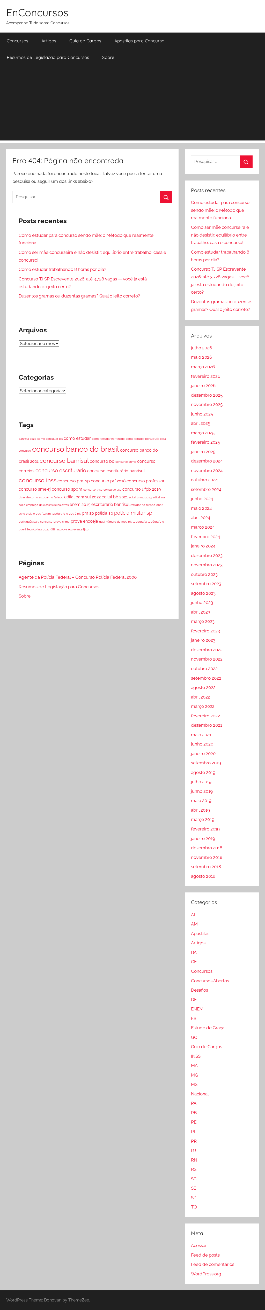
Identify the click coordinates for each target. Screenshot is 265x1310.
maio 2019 (201, 800)
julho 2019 (201, 781)
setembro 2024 (206, 489)
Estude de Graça (207, 1027)
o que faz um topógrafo (49, 513)
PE (193, 1122)
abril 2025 (200, 423)
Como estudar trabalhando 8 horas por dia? (62, 269)
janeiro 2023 (203, 640)
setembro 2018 (206, 866)
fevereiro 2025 (205, 442)
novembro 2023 (207, 564)
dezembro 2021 (206, 725)
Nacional (200, 1093)
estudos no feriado (142, 504)
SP (193, 1197)
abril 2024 (200, 517)
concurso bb (102, 461)
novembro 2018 (206, 857)
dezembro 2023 (207, 555)
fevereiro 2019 (205, 829)
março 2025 (203, 432)
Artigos (48, 40)
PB (194, 1112)
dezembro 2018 (206, 847)
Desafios (199, 990)
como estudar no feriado (108, 438)
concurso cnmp (125, 461)
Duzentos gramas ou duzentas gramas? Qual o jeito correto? (79, 296)
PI (193, 1131)
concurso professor (146, 480)
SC (194, 1178)
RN (194, 1160)
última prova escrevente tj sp (69, 529)
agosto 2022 (203, 687)
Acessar (199, 1245)
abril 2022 (200, 697)
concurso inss (37, 480)
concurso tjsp (112, 489)
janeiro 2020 (203, 753)
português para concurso (36, 521)
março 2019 (202, 819)
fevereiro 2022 (205, 715)
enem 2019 (80, 504)
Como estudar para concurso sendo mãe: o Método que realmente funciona (220, 210)
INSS (196, 1056)
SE (193, 1188)
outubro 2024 (204, 479)
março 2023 (203, 621)
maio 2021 (201, 734)
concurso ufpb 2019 (141, 489)
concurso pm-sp (73, 480)
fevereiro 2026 (205, 376)
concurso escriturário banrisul (116, 470)
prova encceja (84, 521)
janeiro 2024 (203, 545)
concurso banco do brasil (75, 448)
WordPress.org (206, 1273)
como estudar (77, 438)
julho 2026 (201, 347)
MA (194, 1065)
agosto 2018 (203, 876)
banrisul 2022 (27, 438)
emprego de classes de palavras (47, 504)
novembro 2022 (207, 659)
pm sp (88, 513)
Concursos (17, 40)
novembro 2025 (207, 404)
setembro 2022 (206, 678)
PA (193, 1103)
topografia (140, 521)
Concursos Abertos (210, 980)
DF (194, 999)
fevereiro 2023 (205, 630)
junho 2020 (202, 744)
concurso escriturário (60, 470)
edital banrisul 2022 (82, 497)
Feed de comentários (212, 1264)
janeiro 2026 (203, 385)
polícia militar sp (133, 513)
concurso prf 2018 (108, 480)
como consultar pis (50, 438)
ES (193, 1018)
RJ (193, 1150)
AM (194, 924)
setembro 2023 (206, 583)
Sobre (108, 57)
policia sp (104, 513)
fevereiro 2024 (205, 536)
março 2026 (203, 366)
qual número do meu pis (115, 521)
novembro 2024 (207, 470)
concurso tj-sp (92, 489)
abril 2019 (200, 810)
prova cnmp (62, 521)
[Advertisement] (132, 104)
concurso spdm (67, 489)
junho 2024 (202, 498)
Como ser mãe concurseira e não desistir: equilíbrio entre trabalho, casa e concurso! (220, 235)
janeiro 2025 (203, 451)
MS (194, 1084)
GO (194, 1037)
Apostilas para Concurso (139, 40)
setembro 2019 (206, 762)
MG (194, 1075)
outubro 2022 (204, 668)
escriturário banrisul (110, 504)
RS (193, 1169)
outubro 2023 (204, 574)
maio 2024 (201, 508)
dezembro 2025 (207, 395)
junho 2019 (202, 791)
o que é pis (73, 513)
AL (193, 914)
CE (194, 961)
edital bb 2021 (115, 497)
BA (194, 952)
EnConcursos (37, 12)
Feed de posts (205, 1255)
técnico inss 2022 (38, 529)
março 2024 (203, 527)
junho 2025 (202, 414)
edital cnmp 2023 (140, 497)
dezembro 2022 (207, 649)
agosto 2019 (203, 772)
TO (194, 1207)
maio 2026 (201, 357)
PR (194, 1141)
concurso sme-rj (35, 489)
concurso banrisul (64, 460)
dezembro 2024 (207, 461)
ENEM (197, 1008)
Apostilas (200, 933)
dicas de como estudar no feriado (41, 497)
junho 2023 (202, 602)
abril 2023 (200, 612)
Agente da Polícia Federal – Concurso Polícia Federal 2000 (78, 577)
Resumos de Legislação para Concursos (48, 57)
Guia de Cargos (85, 40)
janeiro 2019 (203, 838)
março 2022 (203, 706)
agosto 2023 (203, 593)
